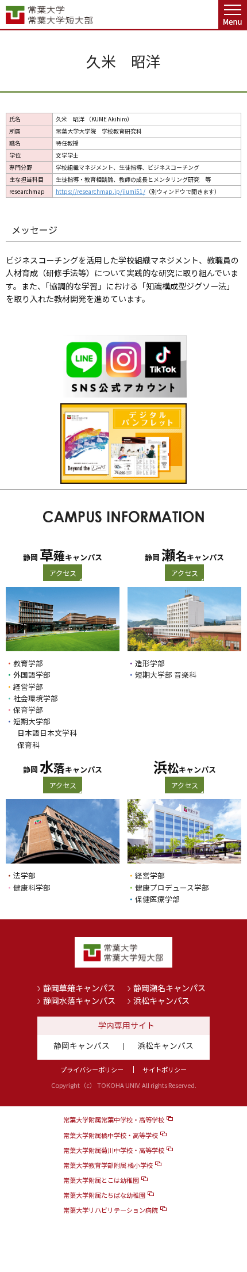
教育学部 (28, 663)
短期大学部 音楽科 (165, 674)
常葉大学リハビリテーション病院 (110, 1209)
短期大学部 (32, 721)
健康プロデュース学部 (172, 887)
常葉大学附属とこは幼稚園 (101, 1180)
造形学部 (150, 663)
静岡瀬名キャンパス (169, 988)
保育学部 (28, 709)
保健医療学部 (157, 898)
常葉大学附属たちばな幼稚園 (104, 1195)
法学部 (24, 875)
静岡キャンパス (81, 1045)
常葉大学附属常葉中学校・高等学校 (113, 1119)
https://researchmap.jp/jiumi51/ (100, 191)
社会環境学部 (35, 698)
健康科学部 (32, 887)
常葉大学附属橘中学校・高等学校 (110, 1135)
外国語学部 (32, 674)
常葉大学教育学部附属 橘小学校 (108, 1165)
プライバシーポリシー (92, 1069)
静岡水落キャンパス (79, 1000)
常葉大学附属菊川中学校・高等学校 (113, 1150)
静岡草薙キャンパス (79, 988)
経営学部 (28, 686)
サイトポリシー (164, 1069)
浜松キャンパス (161, 1000)
